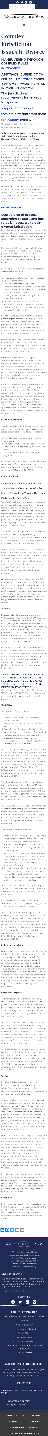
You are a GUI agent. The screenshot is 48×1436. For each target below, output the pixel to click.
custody (13, 120)
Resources (13, 1421)
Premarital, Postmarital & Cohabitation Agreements (24, 1347)
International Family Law (24, 1341)
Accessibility (34, 1421)
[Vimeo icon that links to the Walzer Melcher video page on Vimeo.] (30, 2)
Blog (23, 1421)
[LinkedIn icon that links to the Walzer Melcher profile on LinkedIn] (26, 2)
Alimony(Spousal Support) (25, 1329)
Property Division (24, 1337)
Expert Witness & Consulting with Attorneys (25, 1316)
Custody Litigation (24, 1325)
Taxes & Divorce (25, 1333)
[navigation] (24, 25)
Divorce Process (24, 1353)
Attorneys (36, 1415)
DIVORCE (13, 68)
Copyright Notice (17, 1427)
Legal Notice (34, 1427)
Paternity (24, 1320)
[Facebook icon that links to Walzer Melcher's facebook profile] (17, 2)
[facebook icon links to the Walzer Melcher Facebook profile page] (13, 1302)
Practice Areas (22, 1415)
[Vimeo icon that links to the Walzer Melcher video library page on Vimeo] (34, 1302)
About (9, 1415)
